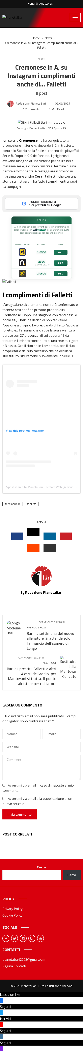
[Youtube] (40, 938)
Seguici (5, 1006)
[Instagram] (23, 938)
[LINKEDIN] (50, 536)
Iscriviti (5, 1018)
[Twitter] (14, 938)
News (41, 59)
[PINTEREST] (66, 536)
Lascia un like (10, 994)
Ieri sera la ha (22, 140)
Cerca (41, 867)
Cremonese (13, 504)
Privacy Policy (12, 909)
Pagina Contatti (14, 966)
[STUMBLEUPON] (33, 548)
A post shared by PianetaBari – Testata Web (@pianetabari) (44, 487)
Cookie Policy (12, 915)
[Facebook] (5, 938)
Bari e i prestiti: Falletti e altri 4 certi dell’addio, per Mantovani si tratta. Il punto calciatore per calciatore (31, 671)
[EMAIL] (50, 548)
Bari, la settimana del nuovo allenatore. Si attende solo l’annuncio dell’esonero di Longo (50, 636)
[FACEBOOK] (17, 536)
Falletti (32, 504)
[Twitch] (31, 938)
